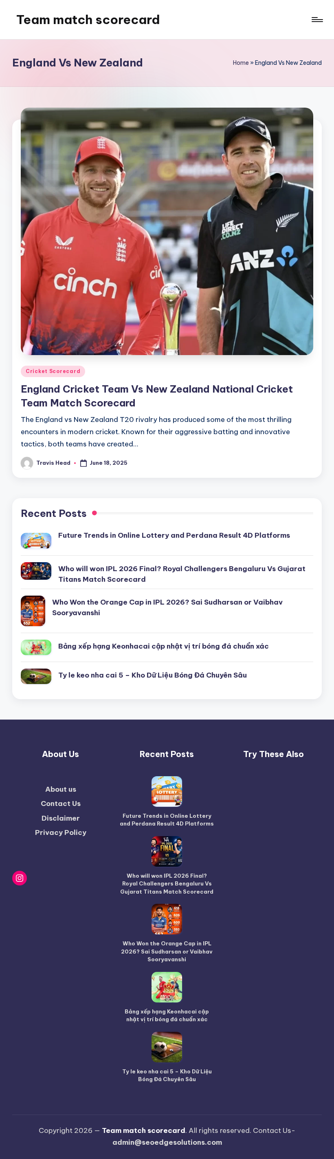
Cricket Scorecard (53, 371)
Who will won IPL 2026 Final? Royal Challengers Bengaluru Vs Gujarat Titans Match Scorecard (181, 574)
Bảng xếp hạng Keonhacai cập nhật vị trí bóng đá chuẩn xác (163, 646)
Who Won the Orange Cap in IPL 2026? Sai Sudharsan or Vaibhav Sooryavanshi (167, 607)
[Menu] (317, 19)
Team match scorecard (88, 19)
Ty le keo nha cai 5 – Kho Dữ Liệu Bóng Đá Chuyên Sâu (152, 675)
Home (241, 62)
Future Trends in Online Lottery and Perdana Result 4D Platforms (174, 535)
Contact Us (61, 803)
